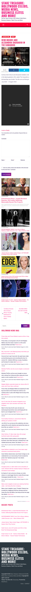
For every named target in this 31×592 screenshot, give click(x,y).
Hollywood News (6, 36)
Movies (13, 36)
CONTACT (27, 583)
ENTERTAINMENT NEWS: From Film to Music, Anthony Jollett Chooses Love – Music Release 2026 (15, 230)
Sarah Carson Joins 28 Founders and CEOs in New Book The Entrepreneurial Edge (14, 277)
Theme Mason (28, 501)
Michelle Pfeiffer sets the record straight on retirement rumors (15, 370)
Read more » (19, 344)
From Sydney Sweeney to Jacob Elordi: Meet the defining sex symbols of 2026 (13, 419)
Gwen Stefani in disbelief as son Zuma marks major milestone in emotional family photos (14, 450)
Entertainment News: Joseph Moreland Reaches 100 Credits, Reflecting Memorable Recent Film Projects (14, 200)
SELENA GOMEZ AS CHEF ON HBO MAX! (22, 310)
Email (13, 160)
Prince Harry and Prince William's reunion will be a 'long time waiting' (15, 337)
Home (22, 583)
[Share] (14, 70)
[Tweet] (24, 70)
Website (23, 160)
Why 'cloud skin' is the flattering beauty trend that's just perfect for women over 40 (15, 352)
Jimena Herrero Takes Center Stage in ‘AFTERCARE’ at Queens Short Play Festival (15, 253)
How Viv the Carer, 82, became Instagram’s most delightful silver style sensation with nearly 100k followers (13, 403)
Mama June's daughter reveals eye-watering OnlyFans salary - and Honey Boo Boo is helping (15, 485)
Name (3, 160)
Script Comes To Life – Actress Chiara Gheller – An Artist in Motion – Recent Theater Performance (15, 300)
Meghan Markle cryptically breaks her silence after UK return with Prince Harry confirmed (15, 385)
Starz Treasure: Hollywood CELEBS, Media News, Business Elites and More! (14, 9)
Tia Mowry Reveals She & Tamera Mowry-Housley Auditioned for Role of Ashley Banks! (8, 313)
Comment (3, 138)
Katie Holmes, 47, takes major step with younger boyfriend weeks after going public (13, 435)
